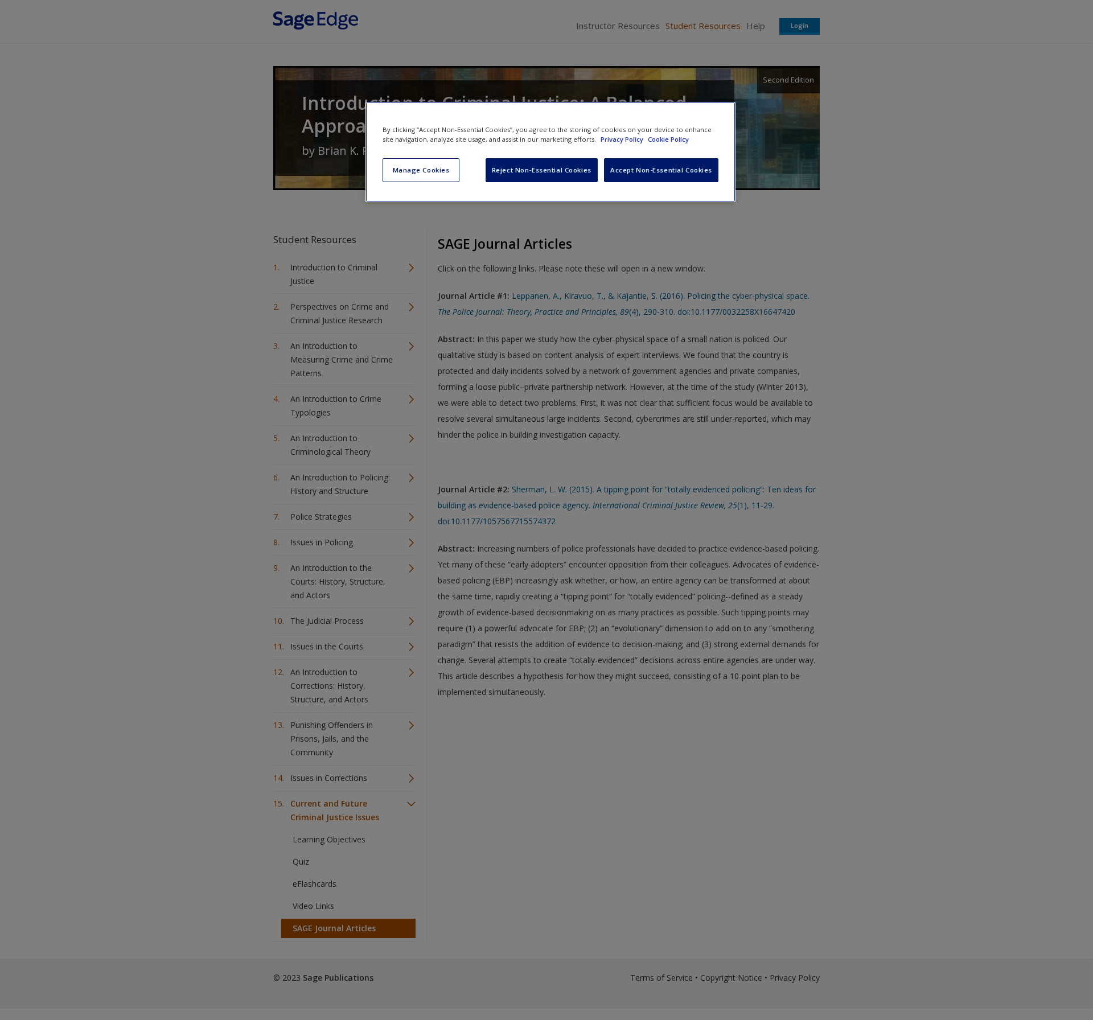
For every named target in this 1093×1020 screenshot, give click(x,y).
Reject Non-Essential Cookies (541, 170)
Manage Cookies (421, 170)
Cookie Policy (668, 139)
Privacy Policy (623, 139)
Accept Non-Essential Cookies (661, 170)
